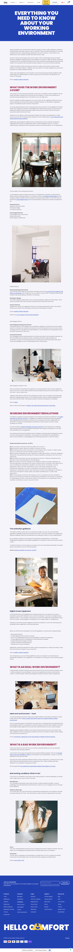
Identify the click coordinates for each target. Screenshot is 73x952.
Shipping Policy (34, 901)
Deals (38, 2)
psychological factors (22, 199)
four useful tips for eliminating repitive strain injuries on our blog (37, 766)
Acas (15, 860)
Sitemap (67, 938)
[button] (13, 2)
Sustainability (20, 907)
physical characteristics (50, 196)
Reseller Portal (61, 909)
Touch (5, 896)
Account (54, 2)
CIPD (22, 860)
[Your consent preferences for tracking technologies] (70, 949)
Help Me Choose (46, 2)
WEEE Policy (33, 909)
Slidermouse (7, 904)
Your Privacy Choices (41, 950)
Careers (19, 909)
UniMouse (6, 901)
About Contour (20, 904)
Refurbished (20, 899)
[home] (5, 2)
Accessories (6, 914)
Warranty (33, 896)
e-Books (60, 907)
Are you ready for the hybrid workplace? (27, 315)
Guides (59, 904)
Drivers (46, 904)
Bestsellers (19, 896)
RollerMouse (6, 899)
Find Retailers (61, 912)
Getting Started (48, 899)
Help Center (47, 901)
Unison (16, 402)
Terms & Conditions (35, 899)
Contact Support (48, 896)
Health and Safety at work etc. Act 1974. (25, 550)
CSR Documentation (22, 912)
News (59, 899)
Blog (59, 896)
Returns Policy (34, 907)
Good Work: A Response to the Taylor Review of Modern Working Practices (34, 737)
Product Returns (48, 909)
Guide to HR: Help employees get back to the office (41, 405)
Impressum (33, 912)
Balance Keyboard (8, 907)
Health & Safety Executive (21, 79)
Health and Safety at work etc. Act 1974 (32, 427)
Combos (6, 912)
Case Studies (61, 901)
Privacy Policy (34, 904)
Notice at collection (27, 950)
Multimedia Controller (9, 909)
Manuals (46, 907)
